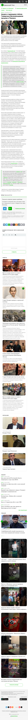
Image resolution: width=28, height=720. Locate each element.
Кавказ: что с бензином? (8, 8)
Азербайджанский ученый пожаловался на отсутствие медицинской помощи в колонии (13, 532)
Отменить (14, 252)
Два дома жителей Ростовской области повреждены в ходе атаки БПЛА (11, 478)
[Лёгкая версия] (7, 1)
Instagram (14, 182)
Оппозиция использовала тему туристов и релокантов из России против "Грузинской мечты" (14, 324)
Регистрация (14, 248)
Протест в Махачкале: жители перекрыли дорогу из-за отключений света (12, 584)
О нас (2, 696)
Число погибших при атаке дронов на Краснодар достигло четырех (11, 507)
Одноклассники (6, 183)
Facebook (9, 182)
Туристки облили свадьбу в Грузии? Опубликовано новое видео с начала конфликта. (14, 608)
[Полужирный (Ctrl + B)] (3, 235)
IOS (21, 171)
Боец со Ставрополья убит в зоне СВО (11, 502)
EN (4, 1)
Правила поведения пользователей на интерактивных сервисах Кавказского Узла (14, 711)
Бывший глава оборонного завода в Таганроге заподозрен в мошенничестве (13, 490)
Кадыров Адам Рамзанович (10, 451)
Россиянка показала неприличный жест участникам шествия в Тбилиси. (11, 680)
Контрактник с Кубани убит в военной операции (11, 496)
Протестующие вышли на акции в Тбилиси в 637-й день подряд (12, 273)
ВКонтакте (20, 182)
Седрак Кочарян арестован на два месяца (13, 377)
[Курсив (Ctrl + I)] (6, 235)
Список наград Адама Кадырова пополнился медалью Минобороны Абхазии (12, 355)
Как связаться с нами (12, 696)
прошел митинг (14, 163)
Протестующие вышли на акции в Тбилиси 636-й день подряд (12, 397)
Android (18, 171)
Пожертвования (24, 696)
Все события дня (23, 510)
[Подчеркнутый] (9, 235)
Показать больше (14, 684)
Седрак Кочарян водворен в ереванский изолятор (13, 301)
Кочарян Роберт (7, 433)
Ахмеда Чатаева (20, 81)
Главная (2, 10)
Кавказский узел (11, 51)
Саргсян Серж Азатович (9, 469)
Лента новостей (9, 10)
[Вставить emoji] (15, 235)
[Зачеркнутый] (12, 235)
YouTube (11, 185)
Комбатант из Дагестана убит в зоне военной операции (13, 484)
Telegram (5, 177)
